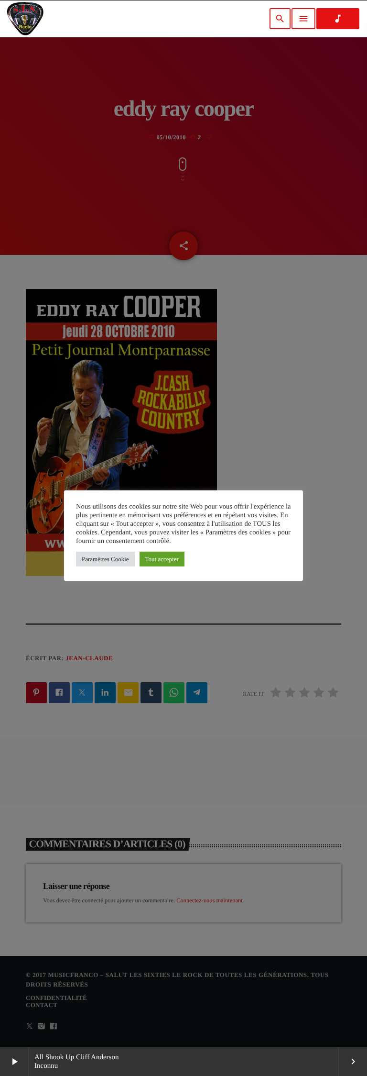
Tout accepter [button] (162, 559)
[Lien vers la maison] (25, 18)
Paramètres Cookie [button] (105, 559)
